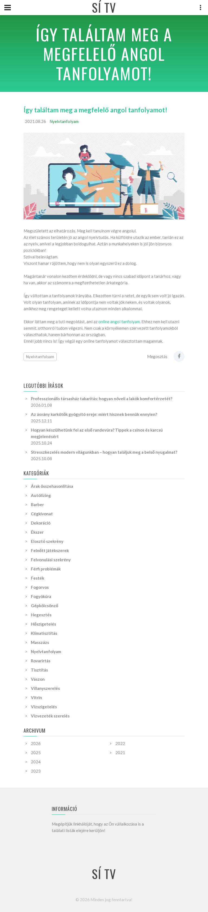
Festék (37, 578)
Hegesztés (41, 614)
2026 (36, 743)
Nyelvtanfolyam (64, 121)
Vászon (38, 679)
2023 (36, 771)
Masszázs (40, 642)
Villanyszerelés (45, 688)
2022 (120, 743)
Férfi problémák (46, 568)
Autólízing (41, 495)
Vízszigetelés (44, 706)
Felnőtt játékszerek (50, 550)
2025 (36, 752)
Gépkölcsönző (44, 605)
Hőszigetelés (43, 624)
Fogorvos (40, 587)
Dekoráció (40, 522)
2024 (36, 761)
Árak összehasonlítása (52, 486)
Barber (37, 504)
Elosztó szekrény (47, 541)
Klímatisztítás (44, 633)
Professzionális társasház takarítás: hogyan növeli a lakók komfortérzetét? (101, 398)
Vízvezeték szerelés (50, 715)
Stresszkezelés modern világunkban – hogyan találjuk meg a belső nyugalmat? (104, 452)
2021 (120, 752)
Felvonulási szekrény (51, 559)
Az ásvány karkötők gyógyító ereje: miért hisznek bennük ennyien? (94, 414)
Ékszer (37, 532)
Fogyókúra (41, 596)
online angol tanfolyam (119, 321)
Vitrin (36, 697)
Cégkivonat (42, 513)
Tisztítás (39, 669)
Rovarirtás (40, 660)
